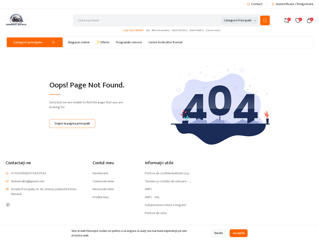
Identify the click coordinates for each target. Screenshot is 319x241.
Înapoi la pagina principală (72, 123)
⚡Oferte (102, 42)
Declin (218, 233)
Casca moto (213, 30)
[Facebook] (8, 204)
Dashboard (100, 173)
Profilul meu (101, 197)
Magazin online (79, 42)
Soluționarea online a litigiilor (165, 205)
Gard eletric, (196, 30)
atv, (148, 30)
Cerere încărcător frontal (165, 42)
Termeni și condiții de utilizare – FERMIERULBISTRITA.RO (168, 181)
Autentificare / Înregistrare (294, 4)
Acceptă (238, 233)
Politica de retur (156, 213)
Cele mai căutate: (133, 30)
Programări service (129, 42)
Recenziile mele (103, 189)
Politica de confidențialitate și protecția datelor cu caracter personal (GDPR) (168, 173)
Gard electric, (180, 30)
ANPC (148, 189)
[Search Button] (265, 20)
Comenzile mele (103, 181)
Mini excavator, (161, 30)
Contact (257, 4)
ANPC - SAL (152, 197)
